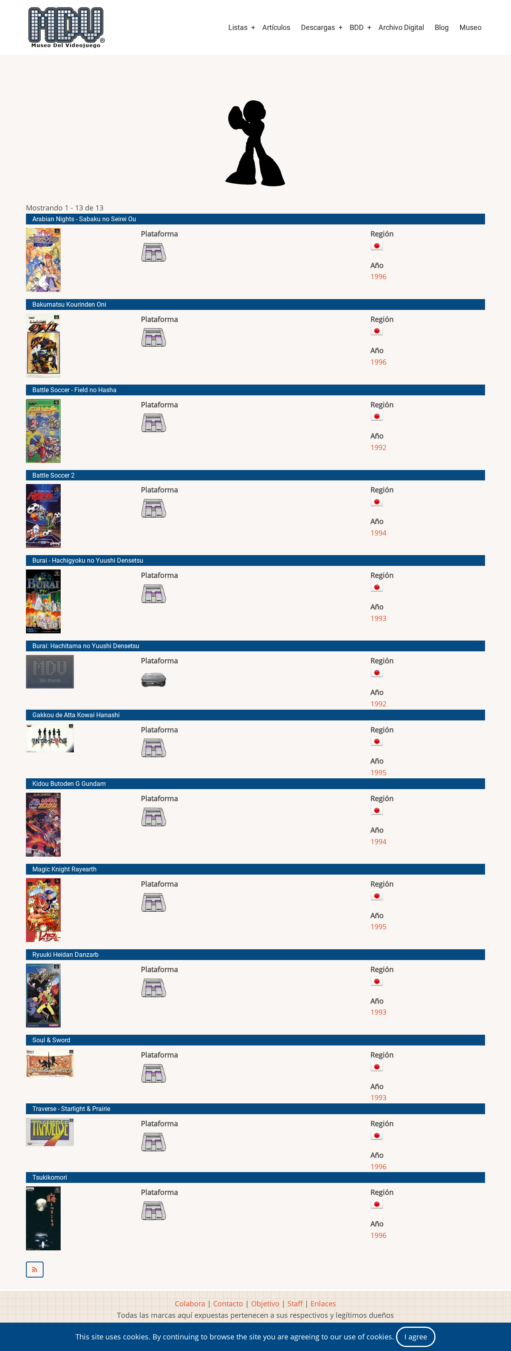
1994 (378, 533)
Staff (295, 1303)
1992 (378, 447)
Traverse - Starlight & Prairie (71, 1109)
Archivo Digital (401, 27)
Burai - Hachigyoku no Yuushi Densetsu (87, 560)
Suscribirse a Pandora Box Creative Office (255, 1270)
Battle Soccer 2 (53, 475)
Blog (442, 27)
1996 (378, 276)
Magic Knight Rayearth (64, 869)
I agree (415, 1336)
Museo (470, 27)
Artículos (276, 27)
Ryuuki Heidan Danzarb (65, 954)
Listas (238, 27)
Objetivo (265, 1303)
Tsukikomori (49, 1177)
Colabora (190, 1303)
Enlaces (323, 1303)
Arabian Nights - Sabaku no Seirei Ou (84, 219)
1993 (378, 618)
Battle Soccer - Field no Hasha (74, 390)
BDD (357, 27)
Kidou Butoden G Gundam (69, 784)
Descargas (318, 27)
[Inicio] (66, 27)
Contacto (228, 1303)
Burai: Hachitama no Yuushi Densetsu (85, 646)
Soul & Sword (51, 1040)
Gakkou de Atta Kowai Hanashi (76, 715)
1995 (378, 772)
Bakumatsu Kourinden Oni (69, 304)
